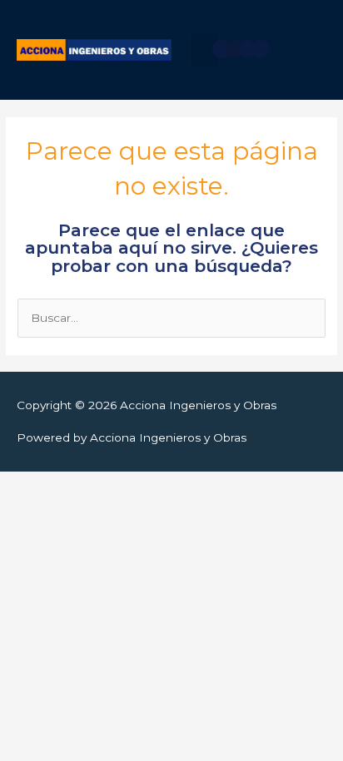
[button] (204, 50)
